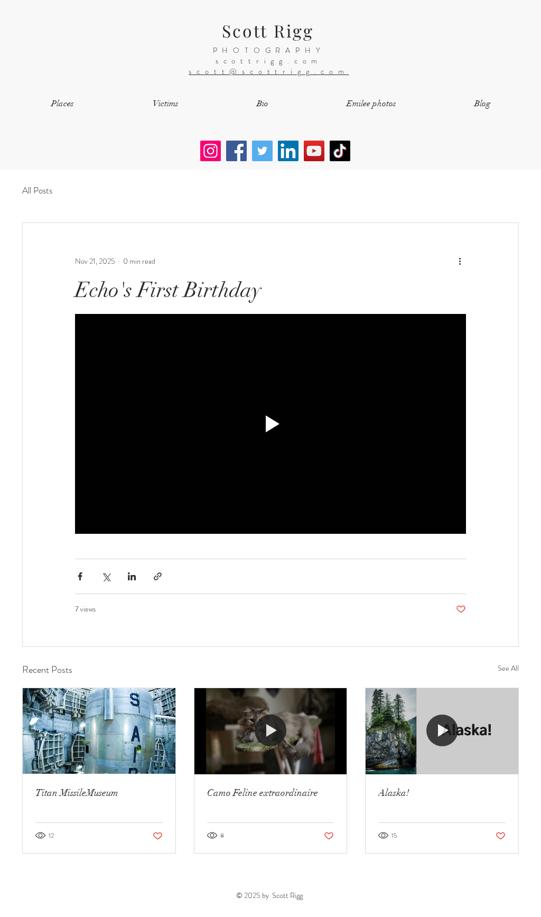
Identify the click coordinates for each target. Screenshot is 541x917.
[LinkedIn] (288, 151)
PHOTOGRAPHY (269, 50)
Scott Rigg (268, 30)
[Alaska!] (442, 731)
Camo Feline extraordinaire (262, 793)
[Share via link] (158, 576)
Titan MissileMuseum (76, 793)
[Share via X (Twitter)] (106, 576)
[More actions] (459, 261)
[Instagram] (210, 151)
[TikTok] (340, 151)
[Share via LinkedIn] (132, 576)
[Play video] (270, 424)
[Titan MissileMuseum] (99, 731)
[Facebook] (236, 151)
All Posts (37, 190)
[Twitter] (262, 151)
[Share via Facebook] (80, 576)
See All (508, 668)
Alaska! (393, 793)
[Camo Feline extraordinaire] (270, 731)
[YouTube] (314, 151)
